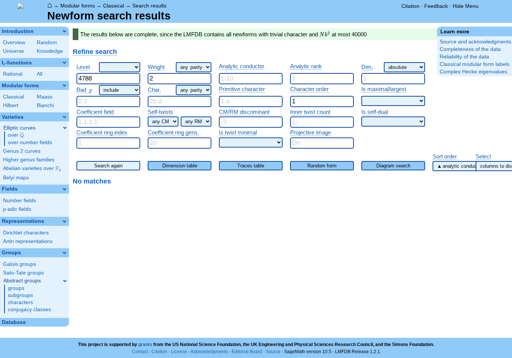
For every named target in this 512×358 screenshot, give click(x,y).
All (39, 74)
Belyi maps (16, 177)
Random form (322, 166)
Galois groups (19, 264)
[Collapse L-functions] (64, 63)
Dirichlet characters (26, 233)
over (16, 135)
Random (47, 42)
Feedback (436, 6)
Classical (113, 6)
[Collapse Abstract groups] (65, 281)
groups (16, 288)
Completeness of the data (470, 49)
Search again (108, 166)
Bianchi (45, 105)
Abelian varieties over (32, 168)
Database (14, 322)
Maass (44, 97)
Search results (149, 6)
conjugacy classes (29, 309)
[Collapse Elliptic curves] (65, 128)
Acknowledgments (209, 351)
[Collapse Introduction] (64, 31)
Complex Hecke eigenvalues (473, 72)
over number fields (30, 142)
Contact (140, 351)
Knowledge (50, 51)
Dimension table (179, 166)
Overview (14, 42)
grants (145, 344)
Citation (410, 6)
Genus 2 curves (21, 151)
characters (20, 302)
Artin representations (27, 241)
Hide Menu (466, 6)
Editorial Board (247, 351)
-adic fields (17, 209)
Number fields (19, 200)
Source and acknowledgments (475, 42)
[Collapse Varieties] (64, 117)
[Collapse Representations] (64, 221)
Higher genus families (28, 160)
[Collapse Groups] (64, 253)
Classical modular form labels (474, 64)
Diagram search (393, 166)
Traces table (250, 166)
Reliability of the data (464, 57)
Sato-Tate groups (23, 273)
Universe (13, 51)
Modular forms (77, 6)
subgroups (20, 295)
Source (273, 351)
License (179, 351)
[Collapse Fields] (64, 189)
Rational (12, 74)
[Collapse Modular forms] (64, 85)
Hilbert (10, 105)
